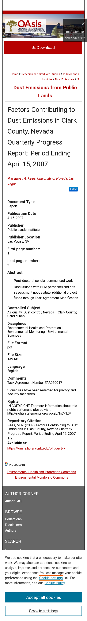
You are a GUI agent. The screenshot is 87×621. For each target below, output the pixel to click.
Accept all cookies (43, 597)
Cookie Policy (55, 583)
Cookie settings (51, 578)
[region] (43, 585)
